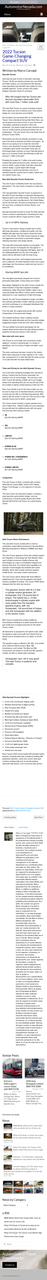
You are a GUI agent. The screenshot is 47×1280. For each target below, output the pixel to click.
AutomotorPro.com (23, 810)
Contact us (9, 1264)
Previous (4, 1084)
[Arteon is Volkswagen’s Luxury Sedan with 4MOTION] (12, 1068)
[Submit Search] (11, 2)
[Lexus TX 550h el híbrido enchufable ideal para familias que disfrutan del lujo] (28, 1190)
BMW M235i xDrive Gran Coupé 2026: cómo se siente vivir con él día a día (28, 1126)
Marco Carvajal (10, 65)
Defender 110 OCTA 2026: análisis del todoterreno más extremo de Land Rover (28, 1158)
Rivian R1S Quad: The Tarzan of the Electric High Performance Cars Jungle (28, 1148)
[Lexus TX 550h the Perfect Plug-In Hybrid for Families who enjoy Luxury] (38, 1190)
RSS (7, 1213)
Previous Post (10, 817)
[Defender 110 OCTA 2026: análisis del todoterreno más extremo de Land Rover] (38, 1184)
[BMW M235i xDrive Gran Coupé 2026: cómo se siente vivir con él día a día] (7, 1184)
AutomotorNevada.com (23, 6)
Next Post (38, 817)
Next (42, 1084)
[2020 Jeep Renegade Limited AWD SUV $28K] (34, 1068)
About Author (9, 827)
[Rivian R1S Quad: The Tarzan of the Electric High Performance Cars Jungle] (28, 1184)
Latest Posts (23, 827)
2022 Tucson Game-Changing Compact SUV (27, 808)
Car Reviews (28, 65)
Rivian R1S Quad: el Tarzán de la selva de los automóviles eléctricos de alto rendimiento (23, 1137)
